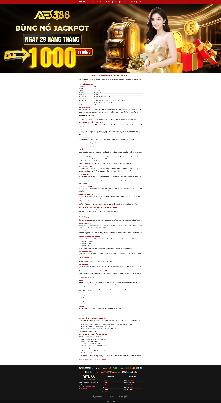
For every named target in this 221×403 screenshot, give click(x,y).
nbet (106, 359)
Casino (103, 1)
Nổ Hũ (109, 1)
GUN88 (86, 386)
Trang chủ (95, 1)
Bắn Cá (127, 1)
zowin (98, 359)
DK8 (89, 386)
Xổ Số (133, 1)
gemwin (103, 359)
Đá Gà (121, 1)
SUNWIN (95, 386)
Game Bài (115, 1)
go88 (90, 359)
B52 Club (80, 388)
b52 (108, 359)
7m (88, 359)
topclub (86, 359)
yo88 (95, 359)
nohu (93, 359)
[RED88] (84, 2)
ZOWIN (91, 386)
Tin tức (139, 1)
